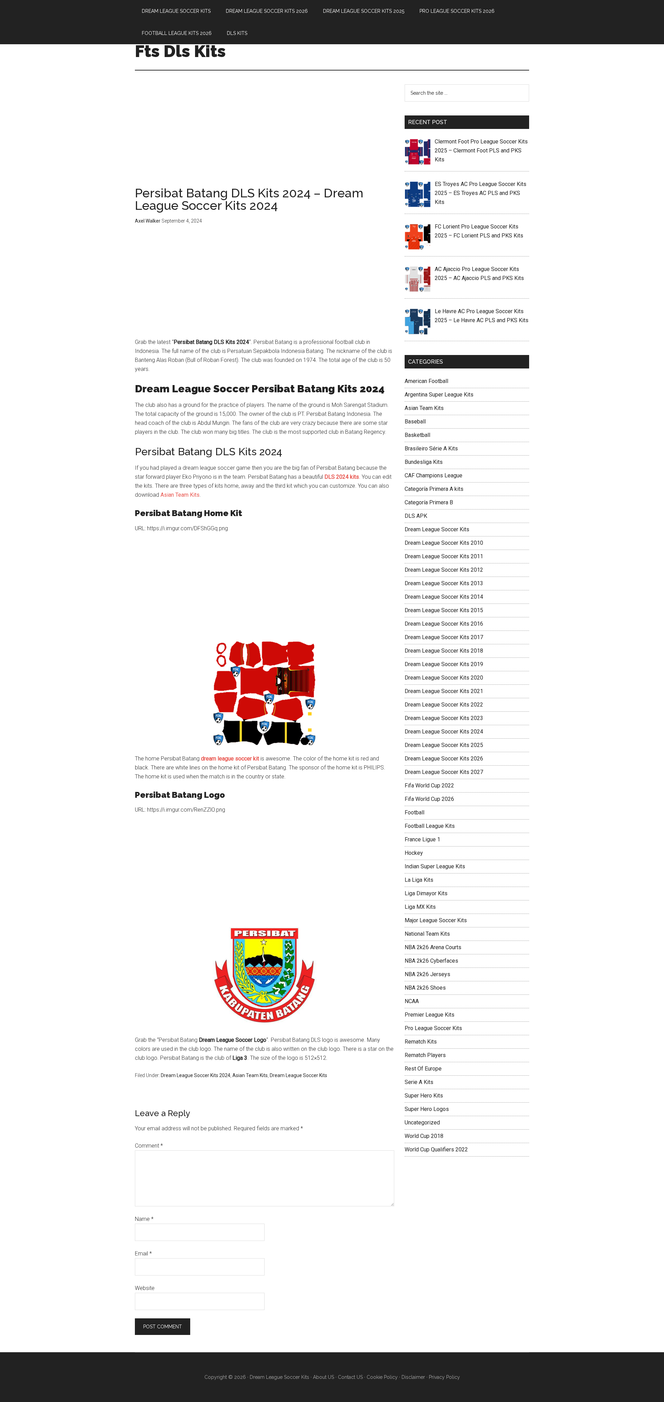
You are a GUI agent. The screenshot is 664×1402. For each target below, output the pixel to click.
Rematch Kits (421, 1041)
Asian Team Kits (180, 495)
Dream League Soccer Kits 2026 (444, 758)
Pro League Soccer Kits (433, 1028)
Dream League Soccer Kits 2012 (444, 570)
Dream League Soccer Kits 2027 (444, 772)
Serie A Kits (419, 1082)
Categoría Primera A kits (434, 489)
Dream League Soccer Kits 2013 (444, 583)
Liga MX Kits (420, 907)
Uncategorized (422, 1122)
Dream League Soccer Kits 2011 (444, 556)
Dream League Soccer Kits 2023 (444, 718)
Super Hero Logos (427, 1109)
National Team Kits (427, 934)
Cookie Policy (382, 1377)
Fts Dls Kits (180, 51)
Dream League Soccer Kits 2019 (444, 664)
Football (414, 812)
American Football (426, 381)
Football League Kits (430, 826)
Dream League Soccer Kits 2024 (195, 1075)
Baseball (415, 421)
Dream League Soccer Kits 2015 (444, 610)
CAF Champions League (433, 475)
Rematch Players (425, 1055)
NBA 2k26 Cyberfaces (431, 960)
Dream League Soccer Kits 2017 (444, 637)
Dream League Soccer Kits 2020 (444, 677)
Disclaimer (413, 1377)
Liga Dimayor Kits (426, 893)
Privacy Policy (444, 1377)
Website (145, 1288)
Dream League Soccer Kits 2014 (444, 596)
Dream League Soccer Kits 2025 (444, 745)
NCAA (412, 1001)
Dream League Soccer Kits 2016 (444, 623)
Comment (149, 1145)
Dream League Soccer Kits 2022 (444, 704)
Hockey (414, 853)
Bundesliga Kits (424, 462)
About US (323, 1377)
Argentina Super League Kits (439, 394)
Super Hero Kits (424, 1095)
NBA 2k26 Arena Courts (433, 947)
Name (144, 1219)
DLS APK (416, 516)
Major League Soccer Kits (436, 920)
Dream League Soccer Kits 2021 (444, 691)
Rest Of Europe (423, 1068)
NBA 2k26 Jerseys (427, 974)
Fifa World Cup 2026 (429, 799)
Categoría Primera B (429, 502)
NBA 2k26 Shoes (425, 987)
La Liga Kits (419, 880)
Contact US (350, 1377)
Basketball (417, 435)
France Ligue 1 (422, 839)
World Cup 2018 (424, 1136)
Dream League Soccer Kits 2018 (444, 650)
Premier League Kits (429, 1014)
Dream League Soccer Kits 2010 (444, 543)
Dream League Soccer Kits (298, 1075)
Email (143, 1253)
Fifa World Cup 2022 (429, 785)
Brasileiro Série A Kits (431, 448)
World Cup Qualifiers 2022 (436, 1149)
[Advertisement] (264, 135)
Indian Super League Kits (435, 866)
